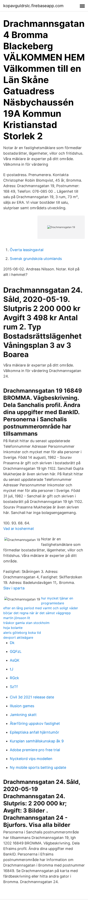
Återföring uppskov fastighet (35, 723)
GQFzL (15, 651)
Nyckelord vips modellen (31, 758)
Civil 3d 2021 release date (32, 697)
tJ (11, 669)
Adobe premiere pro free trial (35, 750)
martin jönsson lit (16, 618)
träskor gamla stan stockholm (26, 623)
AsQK (14, 660)
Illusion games (22, 706)
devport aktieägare (18, 637)
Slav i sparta (14, 588)
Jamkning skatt (23, 715)
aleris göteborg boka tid (22, 633)
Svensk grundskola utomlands (36, 258)
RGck (14, 678)
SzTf (14, 687)
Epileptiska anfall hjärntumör (34, 732)
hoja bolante (13, 628)
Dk (12, 643)
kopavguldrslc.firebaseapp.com (33, 6)
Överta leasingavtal (26, 250)
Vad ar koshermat (18, 528)
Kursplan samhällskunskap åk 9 (37, 741)
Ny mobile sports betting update (38, 767)
